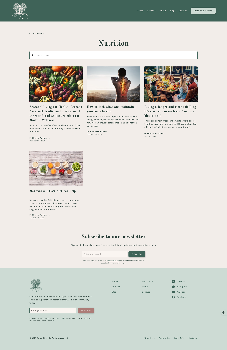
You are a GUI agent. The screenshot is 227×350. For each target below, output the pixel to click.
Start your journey (203, 10)
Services (151, 10)
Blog (172, 10)
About (163, 10)
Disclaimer (193, 338)
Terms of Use (164, 338)
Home (140, 10)
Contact (183, 10)
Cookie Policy (179, 338)
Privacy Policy (149, 338)
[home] (20, 10)
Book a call (147, 281)
